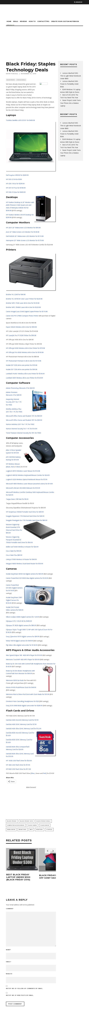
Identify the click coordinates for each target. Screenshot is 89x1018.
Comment (9, 908)
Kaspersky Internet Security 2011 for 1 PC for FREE (14, 402)
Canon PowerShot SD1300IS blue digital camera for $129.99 (27, 578)
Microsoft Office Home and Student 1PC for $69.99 (24, 416)
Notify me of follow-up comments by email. (24, 988)
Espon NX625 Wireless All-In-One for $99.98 (21, 327)
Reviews (23, 21)
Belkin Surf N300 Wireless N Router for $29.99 (22, 547)
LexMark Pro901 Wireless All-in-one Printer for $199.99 (25, 374)
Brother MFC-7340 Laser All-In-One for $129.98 (22, 303)
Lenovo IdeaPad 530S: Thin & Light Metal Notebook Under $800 (70, 76)
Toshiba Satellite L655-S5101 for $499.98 (20, 120)
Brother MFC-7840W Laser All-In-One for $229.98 (23, 307)
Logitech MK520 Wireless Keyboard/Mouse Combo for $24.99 (28, 475)
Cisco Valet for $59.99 (13, 551)
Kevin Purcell (12, 73)
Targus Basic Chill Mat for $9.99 (17, 499)
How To (32, 21)
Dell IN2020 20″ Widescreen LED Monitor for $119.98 (25, 236)
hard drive (11, 829)
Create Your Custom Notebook (65, 21)
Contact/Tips (43, 21)
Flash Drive (44, 825)
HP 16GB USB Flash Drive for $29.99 (19, 760)
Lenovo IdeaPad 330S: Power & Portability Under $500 (69, 84)
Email (8, 961)
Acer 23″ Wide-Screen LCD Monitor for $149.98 (22, 232)
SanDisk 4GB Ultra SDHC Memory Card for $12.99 (23, 728)
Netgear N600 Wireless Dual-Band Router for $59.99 (24, 564)
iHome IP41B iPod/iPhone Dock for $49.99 (21, 687)
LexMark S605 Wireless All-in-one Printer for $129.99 (24, 378)
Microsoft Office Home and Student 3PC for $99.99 (24, 420)
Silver (18, 467)
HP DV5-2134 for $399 (14, 179)
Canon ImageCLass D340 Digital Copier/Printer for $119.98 (26, 311)
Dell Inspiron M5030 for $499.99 (17, 175)
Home (9, 21)
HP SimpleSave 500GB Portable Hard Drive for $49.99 (25, 512)
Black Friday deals (43, 821)
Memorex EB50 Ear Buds (15, 680)
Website (9, 974)
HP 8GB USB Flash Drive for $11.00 (18, 769)
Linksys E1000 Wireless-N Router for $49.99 (21, 559)
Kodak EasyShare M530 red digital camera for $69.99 (24, 574)
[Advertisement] (44, 42)
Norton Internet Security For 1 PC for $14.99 (21, 429)
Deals (15, 21)
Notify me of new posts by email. (20, 995)
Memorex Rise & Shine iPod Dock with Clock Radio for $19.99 (27, 694)
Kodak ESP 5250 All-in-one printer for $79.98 (21, 365)
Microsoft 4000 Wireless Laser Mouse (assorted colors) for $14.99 (29, 484)
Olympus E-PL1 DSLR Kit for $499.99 (19, 621)
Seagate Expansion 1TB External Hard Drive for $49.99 (25, 516)
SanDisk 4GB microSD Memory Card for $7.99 (22, 720)
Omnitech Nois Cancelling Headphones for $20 (22, 701)
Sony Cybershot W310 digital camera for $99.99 (22, 636)
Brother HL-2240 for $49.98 (15, 294)
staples (49, 829)
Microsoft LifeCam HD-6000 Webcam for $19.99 (23, 488)
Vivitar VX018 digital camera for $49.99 (19, 641)
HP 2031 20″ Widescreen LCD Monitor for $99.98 (23, 228)
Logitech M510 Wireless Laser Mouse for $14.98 (23, 471)
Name (8, 949)
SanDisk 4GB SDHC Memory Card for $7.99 (21, 724)
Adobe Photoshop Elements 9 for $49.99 (20, 388)
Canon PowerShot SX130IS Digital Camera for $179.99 (14, 587)
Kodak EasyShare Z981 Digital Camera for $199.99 (14, 600)
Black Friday (11, 79)
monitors (22, 829)
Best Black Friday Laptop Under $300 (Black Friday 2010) (18, 877)
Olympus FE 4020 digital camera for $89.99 (21, 625)
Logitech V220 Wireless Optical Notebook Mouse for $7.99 (26, 479)
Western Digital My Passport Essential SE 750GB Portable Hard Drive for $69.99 (19, 539)
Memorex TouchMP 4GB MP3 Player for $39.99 (23, 659)
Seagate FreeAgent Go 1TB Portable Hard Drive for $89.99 (26, 520)
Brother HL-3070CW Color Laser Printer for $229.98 (24, 299)
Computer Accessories (15, 825)
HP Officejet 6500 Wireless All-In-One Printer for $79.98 (25, 348)
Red (12, 467)
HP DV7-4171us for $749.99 (16, 188)
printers (39, 829)
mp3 (31, 829)
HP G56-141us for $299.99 (15, 184)
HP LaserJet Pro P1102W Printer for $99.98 (21, 335)
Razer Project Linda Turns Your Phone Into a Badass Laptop (70, 103)
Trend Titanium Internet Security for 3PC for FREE (23, 433)
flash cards (32, 825)
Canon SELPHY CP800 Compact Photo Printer (22, 316)
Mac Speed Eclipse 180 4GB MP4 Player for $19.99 (24, 655)
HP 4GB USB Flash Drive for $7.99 (18, 765)
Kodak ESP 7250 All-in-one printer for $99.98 (21, 369)
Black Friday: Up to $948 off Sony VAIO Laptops (54, 876)
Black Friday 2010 (26, 821)
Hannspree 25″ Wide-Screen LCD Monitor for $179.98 (25, 240)
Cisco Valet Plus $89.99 (14, 555)
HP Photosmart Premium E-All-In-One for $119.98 (23, 361)
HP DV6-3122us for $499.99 (16, 192)
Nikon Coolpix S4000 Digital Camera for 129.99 (22, 617)
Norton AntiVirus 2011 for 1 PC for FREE (20, 424)
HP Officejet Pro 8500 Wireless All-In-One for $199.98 (25, 352)
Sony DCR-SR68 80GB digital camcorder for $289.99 (24, 706)
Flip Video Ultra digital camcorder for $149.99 (22, 645)
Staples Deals (21, 79)
